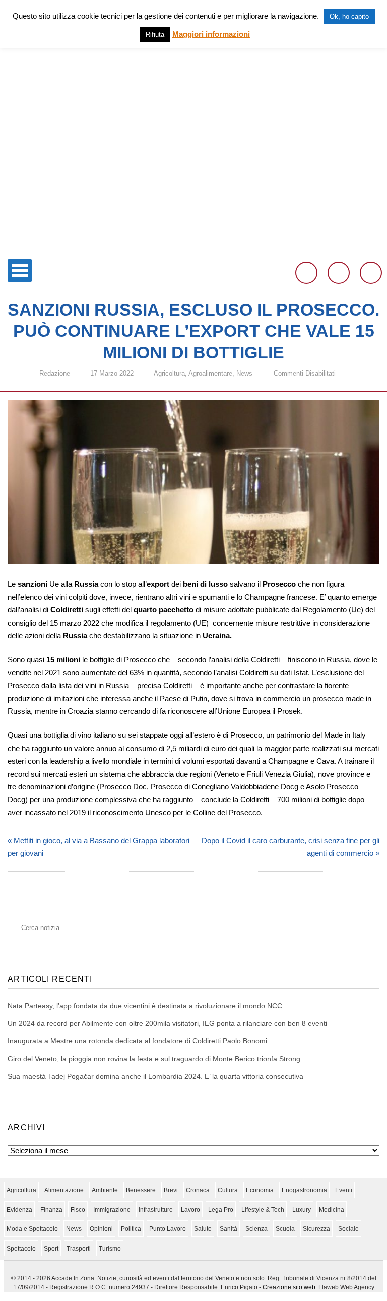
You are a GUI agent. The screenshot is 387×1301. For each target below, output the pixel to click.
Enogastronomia (304, 1190)
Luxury (301, 1209)
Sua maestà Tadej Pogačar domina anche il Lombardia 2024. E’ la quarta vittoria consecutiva (155, 1076)
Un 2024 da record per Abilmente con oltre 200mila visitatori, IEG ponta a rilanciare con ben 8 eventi (167, 1023)
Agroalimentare (210, 373)
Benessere (141, 1190)
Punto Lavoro (167, 1228)
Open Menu (20, 270)
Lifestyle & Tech (262, 1209)
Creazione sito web (289, 1287)
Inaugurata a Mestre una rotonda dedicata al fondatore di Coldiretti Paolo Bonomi (137, 1041)
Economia (260, 1190)
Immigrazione (112, 1209)
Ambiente (105, 1190)
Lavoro (190, 1209)
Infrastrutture (156, 1209)
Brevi (171, 1190)
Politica (131, 1228)
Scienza (256, 1228)
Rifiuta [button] (155, 34)
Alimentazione (64, 1190)
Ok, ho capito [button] (349, 16)
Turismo (110, 1248)
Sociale (348, 1228)
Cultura (228, 1190)
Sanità (228, 1228)
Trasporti (79, 1248)
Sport (51, 1248)
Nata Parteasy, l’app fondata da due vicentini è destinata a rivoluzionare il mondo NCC (145, 1006)
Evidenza (19, 1209)
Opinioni (101, 1228)
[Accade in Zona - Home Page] (193, 247)
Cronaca (198, 1190)
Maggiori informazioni (211, 34)
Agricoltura (169, 373)
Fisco (78, 1209)
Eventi (343, 1190)
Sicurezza (316, 1228)
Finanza (51, 1209)
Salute (203, 1228)
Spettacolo (21, 1248)
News (244, 373)
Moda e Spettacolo (32, 1228)
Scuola (285, 1228)
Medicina (331, 1209)
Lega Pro (220, 1209)
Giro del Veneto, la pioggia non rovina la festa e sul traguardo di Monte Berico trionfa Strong (154, 1059)
